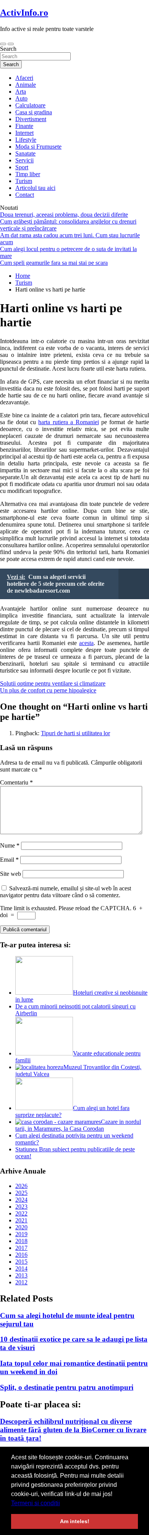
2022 (21, 1213)
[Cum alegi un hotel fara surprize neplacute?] (44, 1108)
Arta (20, 91)
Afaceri (24, 78)
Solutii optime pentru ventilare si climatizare (52, 683)
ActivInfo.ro (24, 13)
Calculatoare (30, 105)
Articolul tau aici (35, 188)
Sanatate (25, 153)
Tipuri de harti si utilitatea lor (75, 733)
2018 (21, 1241)
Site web (10, 873)
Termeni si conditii (35, 1503)
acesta (86, 643)
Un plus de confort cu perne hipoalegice (48, 690)
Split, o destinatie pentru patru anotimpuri (66, 1387)
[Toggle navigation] (3, 44)
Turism (23, 181)
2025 (21, 1193)
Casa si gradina (33, 112)
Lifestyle (25, 139)
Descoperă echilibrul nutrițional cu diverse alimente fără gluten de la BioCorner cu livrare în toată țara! (73, 1429)
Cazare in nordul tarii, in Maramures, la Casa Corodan (78, 1125)
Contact (24, 194)
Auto (21, 98)
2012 (21, 1282)
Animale (25, 84)
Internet (24, 133)
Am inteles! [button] (74, 1521)
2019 (21, 1234)
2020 (21, 1227)
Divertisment (30, 119)
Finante (24, 126)
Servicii (24, 160)
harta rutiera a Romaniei (68, 422)
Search (8, 48)
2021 (21, 1220)
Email (9, 859)
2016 (21, 1254)
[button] (63, 1504)
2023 (21, 1206)
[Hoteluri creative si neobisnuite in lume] (44, 992)
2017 (21, 1248)
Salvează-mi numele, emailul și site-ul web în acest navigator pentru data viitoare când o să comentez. (65, 891)
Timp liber (27, 174)
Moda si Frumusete (38, 146)
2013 (21, 1275)
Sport (21, 167)
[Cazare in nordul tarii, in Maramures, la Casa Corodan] (58, 1121)
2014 (21, 1268)
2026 (21, 1186)
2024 (21, 1199)
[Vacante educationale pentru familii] (44, 1053)
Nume (9, 845)
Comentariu (16, 782)
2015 (21, 1261)
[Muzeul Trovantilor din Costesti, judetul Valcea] (39, 1067)
